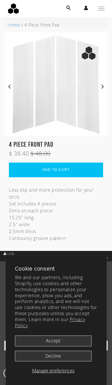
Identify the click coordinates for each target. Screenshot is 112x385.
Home (14, 25)
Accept (53, 341)
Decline (53, 356)
